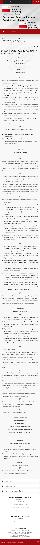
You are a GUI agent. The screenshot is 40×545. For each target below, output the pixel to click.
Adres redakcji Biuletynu (20, 516)
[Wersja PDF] (31, 46)
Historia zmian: (10, 486)
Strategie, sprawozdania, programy (11, 40)
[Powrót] (37, 46)
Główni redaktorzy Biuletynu (20, 497)
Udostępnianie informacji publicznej (20, 533)
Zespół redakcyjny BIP (20, 510)
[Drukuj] (34, 46)
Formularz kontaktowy (20, 522)
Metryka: (7, 481)
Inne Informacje (20, 528)
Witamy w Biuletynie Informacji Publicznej (12, 38)
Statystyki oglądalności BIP (20, 535)
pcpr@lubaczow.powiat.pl (21, 504)
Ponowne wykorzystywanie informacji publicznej (20, 532)
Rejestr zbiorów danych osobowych (20, 530)
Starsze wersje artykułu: (13, 491)
